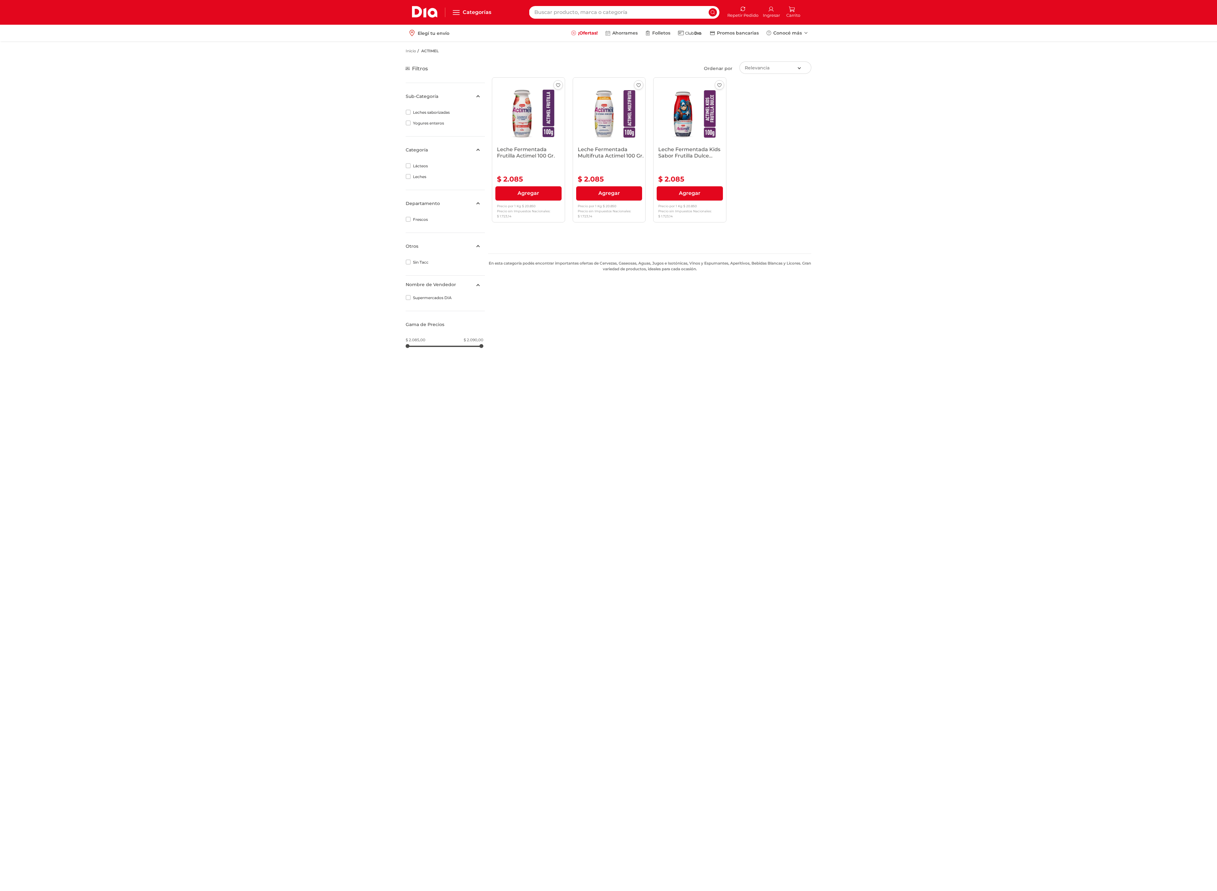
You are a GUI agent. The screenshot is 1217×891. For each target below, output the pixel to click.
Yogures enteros (428, 123)
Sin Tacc (420, 262)
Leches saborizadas (431, 112)
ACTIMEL (430, 50)
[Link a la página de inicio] (411, 51)
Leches (419, 176)
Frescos (420, 219)
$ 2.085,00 (415, 340)
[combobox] (624, 12)
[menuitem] (584, 33)
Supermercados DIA (432, 297)
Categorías (477, 12)
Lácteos (420, 165)
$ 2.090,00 (473, 340)
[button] (445, 96)
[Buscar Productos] (713, 12)
